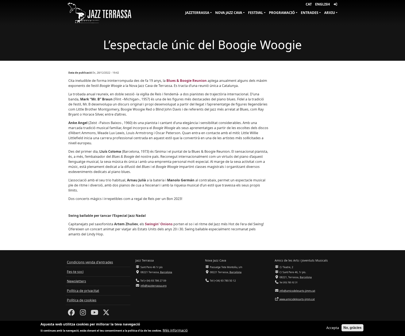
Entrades (309, 12)
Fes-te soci (75, 271)
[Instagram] (83, 313)
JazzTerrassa (197, 12)
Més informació (175, 330)
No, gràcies (352, 327)
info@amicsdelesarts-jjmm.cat (297, 291)
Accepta (332, 327)
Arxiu (329, 12)
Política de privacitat (83, 290)
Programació (282, 12)
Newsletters (76, 281)
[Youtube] (94, 313)
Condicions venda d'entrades (90, 262)
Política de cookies (81, 300)
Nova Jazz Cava (228, 12)
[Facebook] (71, 313)
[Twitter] (106, 313)
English (322, 4)
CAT (309, 4)
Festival (255, 12)
